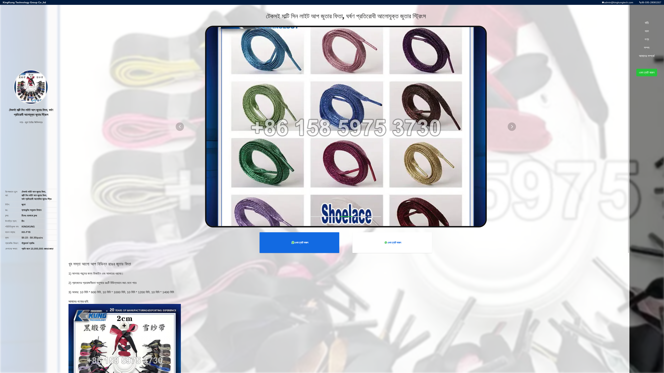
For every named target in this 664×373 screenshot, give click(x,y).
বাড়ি (647, 23)
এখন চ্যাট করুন (301, 242)
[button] (180, 126)
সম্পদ (646, 47)
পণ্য (21, 122)
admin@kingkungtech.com (618, 2)
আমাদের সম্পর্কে (646, 56)
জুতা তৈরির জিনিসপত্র (34, 122)
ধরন (647, 31)
